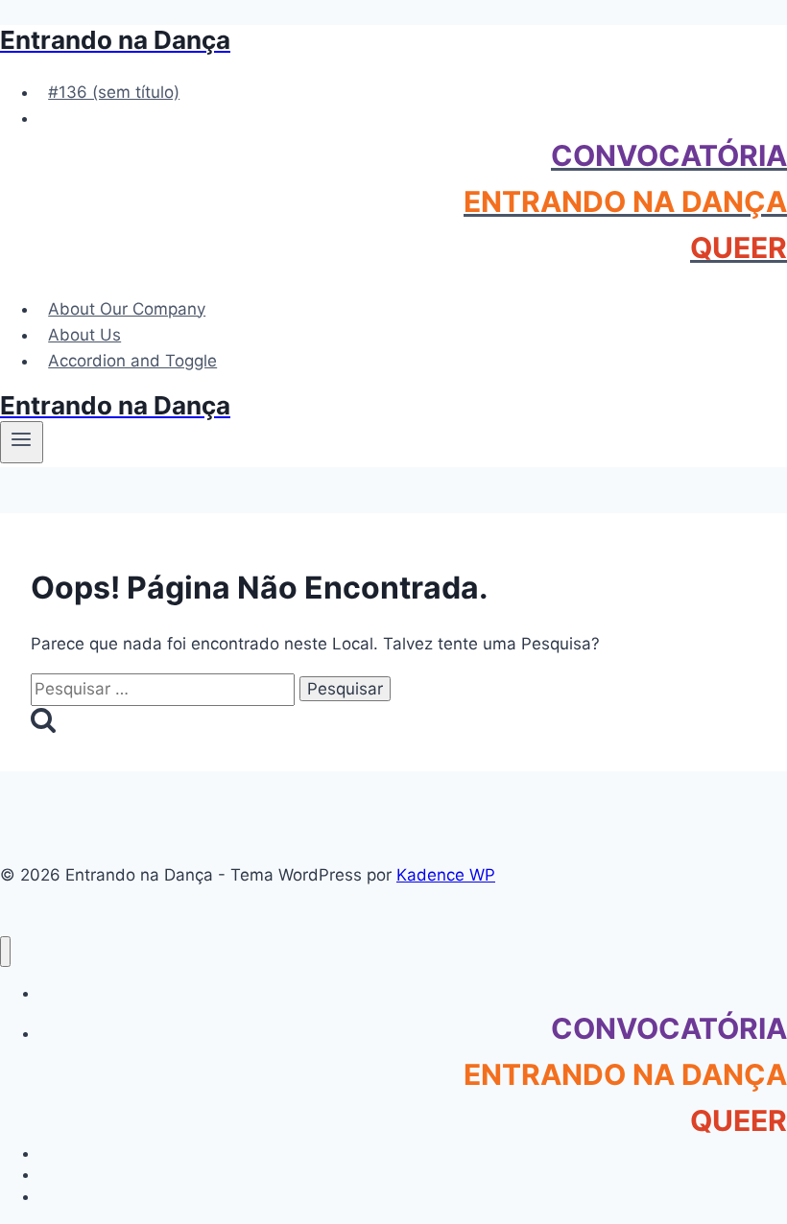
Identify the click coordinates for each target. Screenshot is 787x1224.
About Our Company (126, 308)
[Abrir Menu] (21, 442)
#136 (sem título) (113, 92)
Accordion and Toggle (132, 360)
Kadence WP (445, 874)
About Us (84, 334)
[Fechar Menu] (5, 952)
